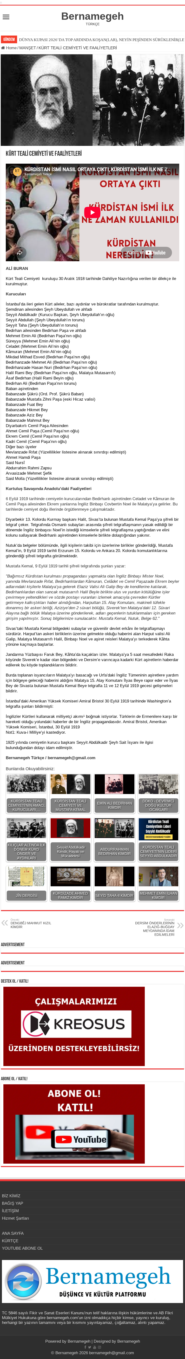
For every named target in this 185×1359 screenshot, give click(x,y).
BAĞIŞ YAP (12, 1203)
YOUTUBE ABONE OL (22, 1248)
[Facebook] (85, 1347)
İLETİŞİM (10, 1211)
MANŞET (27, 48)
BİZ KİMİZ (11, 1196)
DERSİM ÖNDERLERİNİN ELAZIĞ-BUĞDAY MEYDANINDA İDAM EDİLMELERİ (154, 927)
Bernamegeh (92, 16)
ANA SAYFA (13, 1233)
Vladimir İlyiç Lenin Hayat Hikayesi (50, 39)
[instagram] (99, 1347)
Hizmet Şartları (15, 1218)
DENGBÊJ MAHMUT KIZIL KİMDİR (31, 923)
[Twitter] (90, 1347)
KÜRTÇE (10, 1241)
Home (11, 48)
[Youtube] (95, 1347)
